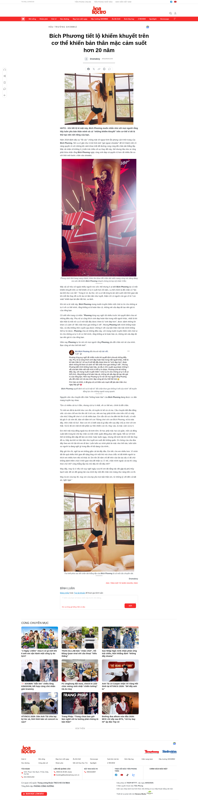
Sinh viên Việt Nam (123, 2)
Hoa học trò (28, 749)
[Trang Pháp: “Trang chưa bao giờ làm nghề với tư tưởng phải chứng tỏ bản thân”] (80, 703)
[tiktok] (128, 775)
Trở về (4, 95)
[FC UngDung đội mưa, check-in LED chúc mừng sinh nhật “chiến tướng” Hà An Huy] (80, 670)
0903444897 (91, 772)
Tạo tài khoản (79, 593)
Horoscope (164, 19)
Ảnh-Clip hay (129, 19)
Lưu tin (4, 82)
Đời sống (32, 19)
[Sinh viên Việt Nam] (169, 752)
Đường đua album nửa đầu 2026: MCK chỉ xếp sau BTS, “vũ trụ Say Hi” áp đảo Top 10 (118, 719)
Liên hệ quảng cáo (62, 769)
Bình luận (4, 89)
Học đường (64, 19)
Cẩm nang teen (147, 759)
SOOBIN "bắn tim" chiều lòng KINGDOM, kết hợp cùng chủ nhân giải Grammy (38, 686)
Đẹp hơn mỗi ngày (80, 19)
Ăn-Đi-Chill (116, 19)
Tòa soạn (25, 769)
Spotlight (153, 19)
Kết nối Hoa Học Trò (80, 763)
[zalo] (135, 775)
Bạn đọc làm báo (35, 794)
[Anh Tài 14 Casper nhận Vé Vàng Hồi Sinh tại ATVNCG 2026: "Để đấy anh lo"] (120, 670)
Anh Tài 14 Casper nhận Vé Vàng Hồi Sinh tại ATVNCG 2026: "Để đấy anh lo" (120, 686)
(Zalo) (69, 772)
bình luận (109, 69)
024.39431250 (29, 777)
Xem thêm (175, 19)
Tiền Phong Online (83, 2)
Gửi (130, 606)
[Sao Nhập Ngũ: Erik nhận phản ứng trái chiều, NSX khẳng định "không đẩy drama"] (120, 638)
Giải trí (53, 19)
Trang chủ (23, 19)
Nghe (4, 69)
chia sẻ (88, 69)
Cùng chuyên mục (35, 622)
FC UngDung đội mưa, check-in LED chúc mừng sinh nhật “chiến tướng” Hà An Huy (79, 686)
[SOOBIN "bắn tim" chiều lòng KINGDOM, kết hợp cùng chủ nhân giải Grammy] (39, 670)
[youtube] (175, 2)
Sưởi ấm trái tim (113, 759)
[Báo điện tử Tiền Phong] (152, 752)
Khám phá (44, 19)
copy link (99, 69)
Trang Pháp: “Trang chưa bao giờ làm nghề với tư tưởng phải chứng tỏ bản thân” (80, 719)
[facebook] (171, 2)
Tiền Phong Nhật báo (103, 2)
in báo (104, 69)
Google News (147, 27)
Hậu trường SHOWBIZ (99, 19)
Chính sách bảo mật (159, 769)
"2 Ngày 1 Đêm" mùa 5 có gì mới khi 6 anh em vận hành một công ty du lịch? (39, 653)
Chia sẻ (4, 76)
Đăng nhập (64, 593)
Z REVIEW (142, 19)
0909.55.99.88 (61, 772)
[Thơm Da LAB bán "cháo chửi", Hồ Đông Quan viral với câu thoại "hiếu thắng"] (80, 638)
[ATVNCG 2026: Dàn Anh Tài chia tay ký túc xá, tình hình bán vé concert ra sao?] (39, 703)
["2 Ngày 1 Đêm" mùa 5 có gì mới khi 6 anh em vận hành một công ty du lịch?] (39, 638)
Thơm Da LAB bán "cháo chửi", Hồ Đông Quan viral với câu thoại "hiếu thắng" (79, 653)
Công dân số (43, 763)
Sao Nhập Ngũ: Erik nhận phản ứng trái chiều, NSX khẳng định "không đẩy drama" (119, 653)
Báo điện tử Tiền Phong (99, 10)
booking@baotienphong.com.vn (67, 775)
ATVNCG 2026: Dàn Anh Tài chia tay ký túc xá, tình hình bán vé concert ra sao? (39, 719)
